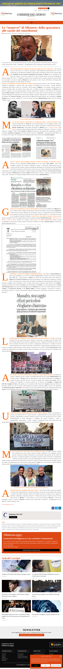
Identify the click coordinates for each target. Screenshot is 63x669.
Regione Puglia (49, 527)
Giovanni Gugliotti (30, 526)
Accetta (35, 665)
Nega (45, 665)
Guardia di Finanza (40, 526)
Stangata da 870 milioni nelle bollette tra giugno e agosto (16, 574)
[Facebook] (39, 8)
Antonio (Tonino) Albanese (8, 524)
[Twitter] (46, 8)
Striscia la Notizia (20, 529)
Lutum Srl (4, 527)
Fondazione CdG (46, 10)
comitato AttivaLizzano (44, 524)
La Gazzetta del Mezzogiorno (53, 526)
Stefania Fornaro (11, 529)
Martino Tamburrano (13, 527)
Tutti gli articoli (13, 517)
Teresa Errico (29, 529)
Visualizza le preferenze (55, 665)
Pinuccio (31, 527)
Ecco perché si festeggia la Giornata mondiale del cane (46, 614)
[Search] (48, 8)
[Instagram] (41, 8)
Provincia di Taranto (39, 527)
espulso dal (42, 219)
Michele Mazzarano (24, 527)
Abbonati (40, 10)
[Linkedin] (43, 8)
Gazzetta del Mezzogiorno (18, 526)
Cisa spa (18, 524)
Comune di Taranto (56, 524)
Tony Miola (36, 529)
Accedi (36, 10)
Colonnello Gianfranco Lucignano (29, 524)
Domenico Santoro (6, 526)
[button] (60, 656)
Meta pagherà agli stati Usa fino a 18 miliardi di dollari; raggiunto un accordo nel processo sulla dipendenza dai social (16, 616)
